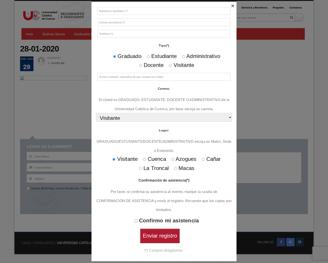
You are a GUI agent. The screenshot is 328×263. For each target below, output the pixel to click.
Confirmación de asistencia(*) (164, 180)
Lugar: (164, 130)
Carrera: (164, 88)
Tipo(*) (164, 45)
